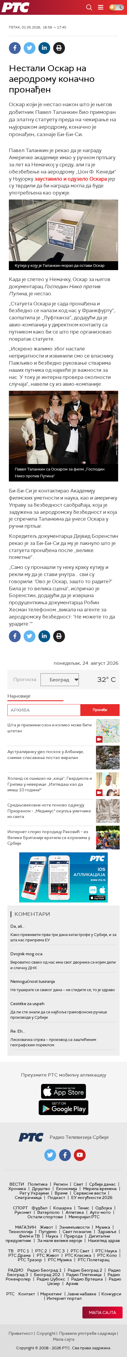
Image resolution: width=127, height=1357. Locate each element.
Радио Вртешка (87, 1279)
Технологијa (21, 1231)
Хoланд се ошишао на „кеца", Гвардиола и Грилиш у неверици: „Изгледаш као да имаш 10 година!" (49, 784)
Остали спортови (45, 1216)
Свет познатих (77, 1231)
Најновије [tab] (18, 696)
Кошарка (62, 1208)
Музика (102, 1227)
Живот (46, 1227)
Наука (52, 1236)
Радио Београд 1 (44, 1270)
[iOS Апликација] (63, 877)
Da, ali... (17, 926)
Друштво (41, 1188)
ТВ (11, 1251)
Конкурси (111, 1294)
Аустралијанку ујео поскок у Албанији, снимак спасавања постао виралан (45, 754)
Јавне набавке (81, 1294)
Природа (73, 1236)
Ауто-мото (100, 1212)
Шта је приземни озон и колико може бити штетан (49, 727)
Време (61, 1193)
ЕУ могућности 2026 (92, 1197)
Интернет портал (64, 1298)
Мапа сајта (102, 1312)
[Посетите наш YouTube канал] (80, 1155)
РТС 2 (41, 1251)
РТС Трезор (30, 1259)
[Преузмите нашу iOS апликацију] (63, 1091)
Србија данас (102, 1184)
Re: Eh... (17, 1031)
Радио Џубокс (51, 1279)
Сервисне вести (90, 1193)
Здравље (106, 1231)
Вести (16, 1184)
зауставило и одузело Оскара (71, 179)
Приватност (21, 1333)
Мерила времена (100, 1188)
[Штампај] (59, 48)
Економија (66, 1188)
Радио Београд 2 (85, 1270)
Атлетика (75, 1212)
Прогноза (24, 679)
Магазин (25, 1227)
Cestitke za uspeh (27, 1003)
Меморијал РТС (84, 1216)
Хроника (17, 1188)
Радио (15, 1270)
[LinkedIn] (44, 48)
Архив (72, 1283)
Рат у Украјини (34, 1193)
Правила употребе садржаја (87, 1333)
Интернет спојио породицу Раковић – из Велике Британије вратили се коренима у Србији (48, 837)
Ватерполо (48, 1212)
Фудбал (39, 1208)
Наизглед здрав (104, 1240)
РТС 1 (23, 1251)
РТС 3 (59, 1251)
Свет (78, 1184)
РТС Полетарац (93, 1259)
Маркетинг (51, 1294)
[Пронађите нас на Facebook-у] (65, 1155)
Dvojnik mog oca (26, 953)
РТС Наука (106, 1251)
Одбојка (103, 1208)
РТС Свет (80, 1251)
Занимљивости (74, 1227)
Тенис (83, 1208)
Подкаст (56, 1197)
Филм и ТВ (29, 1236)
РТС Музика (60, 1259)
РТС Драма (19, 1255)
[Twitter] (29, 48)
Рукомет (22, 1212)
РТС (10, 1294)
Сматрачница (28, 1197)
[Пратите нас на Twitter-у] (50, 1155)
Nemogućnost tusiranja (32, 981)
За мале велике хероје (59, 1240)
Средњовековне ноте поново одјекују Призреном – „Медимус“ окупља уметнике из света (49, 810)
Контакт (26, 1294)
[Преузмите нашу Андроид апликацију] (63, 1107)
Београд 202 (47, 1274)
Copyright (46, 1333)
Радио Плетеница (84, 1274)
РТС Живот (48, 1255)
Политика (38, 1184)
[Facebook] (15, 48)
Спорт (20, 1208)
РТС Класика (78, 1255)
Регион (60, 1184)
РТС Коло (107, 1255)
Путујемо (48, 1231)
